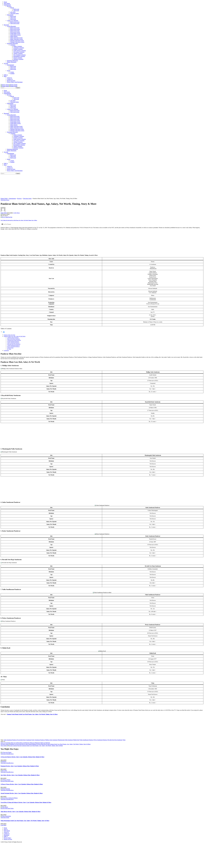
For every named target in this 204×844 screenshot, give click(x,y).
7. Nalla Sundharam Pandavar (13, 345)
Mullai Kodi (76, 740)
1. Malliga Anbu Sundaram (13, 337)
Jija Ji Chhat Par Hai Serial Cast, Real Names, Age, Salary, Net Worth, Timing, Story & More (19, 220)
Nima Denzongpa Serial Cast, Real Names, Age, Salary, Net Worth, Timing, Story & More (25, 820)
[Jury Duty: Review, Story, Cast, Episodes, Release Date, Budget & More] (4, 770)
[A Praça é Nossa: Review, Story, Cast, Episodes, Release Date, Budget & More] (5, 779)
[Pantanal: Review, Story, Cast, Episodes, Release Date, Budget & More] (3, 761)
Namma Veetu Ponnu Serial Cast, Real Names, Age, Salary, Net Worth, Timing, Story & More (32, 714)
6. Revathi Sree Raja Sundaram (13, 344)
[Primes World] (5, 84)
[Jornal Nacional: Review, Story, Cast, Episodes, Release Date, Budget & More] (5, 788)
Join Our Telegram (7, 224)
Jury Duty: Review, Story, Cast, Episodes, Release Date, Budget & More (20, 775)
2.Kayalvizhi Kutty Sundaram (13, 338)
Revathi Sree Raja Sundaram (115, 740)
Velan (124, 740)
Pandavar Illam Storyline (9, 335)
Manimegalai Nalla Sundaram (65, 740)
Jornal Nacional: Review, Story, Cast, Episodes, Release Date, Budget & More (22, 793)
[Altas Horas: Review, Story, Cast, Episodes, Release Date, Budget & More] (4, 807)
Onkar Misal (4, 212)
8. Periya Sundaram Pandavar (13, 346)
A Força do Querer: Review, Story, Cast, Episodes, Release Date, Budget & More (22, 757)
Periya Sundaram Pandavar (100, 740)
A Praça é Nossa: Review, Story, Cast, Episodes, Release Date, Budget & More (22, 784)
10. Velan (9, 349)
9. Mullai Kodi (10, 347)
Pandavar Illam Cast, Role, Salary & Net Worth (14, 336)
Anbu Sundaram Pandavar (10, 740)
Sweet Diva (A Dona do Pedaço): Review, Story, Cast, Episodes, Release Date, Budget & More (26, 802)
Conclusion (6, 350)
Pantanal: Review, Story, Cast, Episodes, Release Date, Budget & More (20, 766)
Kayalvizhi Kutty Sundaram (24, 740)
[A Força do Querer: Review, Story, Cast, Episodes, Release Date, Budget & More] (6, 752)
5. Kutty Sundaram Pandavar (13, 342)
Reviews (11, 753)
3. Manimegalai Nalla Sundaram (14, 340)
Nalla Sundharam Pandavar (86, 740)
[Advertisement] (48, 186)
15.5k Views (16, 212)
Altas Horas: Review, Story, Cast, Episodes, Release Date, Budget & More (20, 811)
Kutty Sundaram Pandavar (38, 740)
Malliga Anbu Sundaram (51, 740)
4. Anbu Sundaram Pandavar (13, 341)
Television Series (5, 200)
